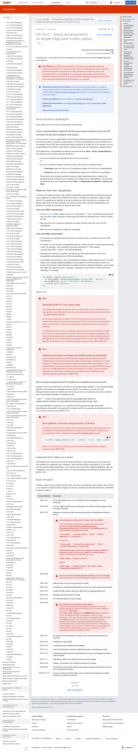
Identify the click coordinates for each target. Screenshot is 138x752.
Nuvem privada (38, 2)
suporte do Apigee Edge (84, 99)
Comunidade (71, 720)
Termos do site (47, 747)
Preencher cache (87, 433)
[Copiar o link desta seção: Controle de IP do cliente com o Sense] (75, 457)
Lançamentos (56, 2)
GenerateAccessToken (88, 526)
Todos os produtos (111, 739)
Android (58, 739)
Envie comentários (104, 35)
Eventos (34, 723)
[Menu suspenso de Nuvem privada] (46, 2)
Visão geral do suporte (74, 723)
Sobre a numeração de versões (65, 92)
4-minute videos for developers (113, 723)
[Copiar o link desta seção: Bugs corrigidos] (55, 479)
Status (69, 726)
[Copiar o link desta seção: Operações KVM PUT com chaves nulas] (82, 305)
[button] (14, 662)
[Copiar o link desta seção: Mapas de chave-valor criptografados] (73, 190)
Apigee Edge (23, 2)
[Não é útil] (112, 29)
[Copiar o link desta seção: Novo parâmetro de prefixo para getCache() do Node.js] (97, 423)
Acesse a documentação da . (98, 53)
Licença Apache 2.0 (82, 701)
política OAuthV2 (74, 526)
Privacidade (36, 747)
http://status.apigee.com (76, 103)
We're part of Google (38, 720)
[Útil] (109, 29)
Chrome (68, 739)
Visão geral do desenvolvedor (112, 720)
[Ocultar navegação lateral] (26, 748)
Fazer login (130, 2)
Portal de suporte (73, 730)
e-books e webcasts (38, 730)
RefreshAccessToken (66, 528)
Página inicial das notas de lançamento (55, 110)
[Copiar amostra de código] (112, 274)
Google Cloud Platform (93, 739)
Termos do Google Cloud (62, 747)
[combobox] (96, 3)
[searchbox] (14, 17)
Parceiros (35, 726)
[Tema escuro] (110, 274)
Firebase (78, 739)
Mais (67, 2)
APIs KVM (50, 214)
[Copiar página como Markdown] (39, 43)
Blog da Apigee (108, 726)
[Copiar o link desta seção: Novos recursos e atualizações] (71, 119)
